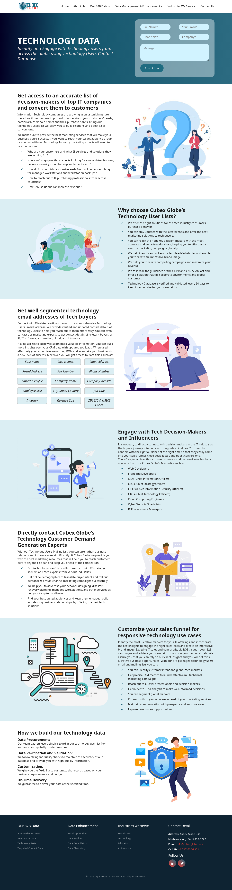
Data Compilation (77, 843)
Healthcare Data (26, 838)
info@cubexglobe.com (190, 844)
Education (123, 843)
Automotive (124, 848)
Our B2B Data (99, 6)
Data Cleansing (76, 848)
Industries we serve (180, 6)
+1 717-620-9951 (188, 849)
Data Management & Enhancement (138, 6)
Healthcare (124, 833)
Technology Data (26, 843)
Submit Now (152, 68)
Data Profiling (75, 838)
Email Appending (77, 833)
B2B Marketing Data (28, 833)
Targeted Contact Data (30, 848)
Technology (124, 838)
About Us (79, 6)
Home (65, 6)
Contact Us (207, 6)
